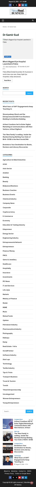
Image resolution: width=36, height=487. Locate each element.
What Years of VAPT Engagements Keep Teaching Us (8, 460)
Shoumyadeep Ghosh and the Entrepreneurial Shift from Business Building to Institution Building (16, 116)
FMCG (5, 255)
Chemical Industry (9, 199)
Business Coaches (10, 190)
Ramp (5, 342)
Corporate (7, 207)
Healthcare (8, 56)
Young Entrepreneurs (11, 403)
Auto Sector (7, 168)
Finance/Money (9, 251)
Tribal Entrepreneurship (12, 390)
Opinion (6, 320)
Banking (6, 177)
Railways (6, 338)
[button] (3, 20)
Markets (6, 294)
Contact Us (22, 471)
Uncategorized (8, 394)
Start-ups (6, 359)
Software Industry (9, 355)
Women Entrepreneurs (11, 398)
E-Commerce (8, 216)
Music (5, 312)
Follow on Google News (23, 473)
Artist (5, 164)
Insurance (6, 273)
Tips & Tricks (7, 372)
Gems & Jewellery (10, 260)
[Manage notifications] (31, 482)
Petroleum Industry (10, 325)
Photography (8, 333)
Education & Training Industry (14, 225)
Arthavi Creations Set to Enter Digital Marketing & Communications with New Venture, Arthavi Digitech (17, 127)
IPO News (6, 281)
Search (6, 88)
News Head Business (11, 66)
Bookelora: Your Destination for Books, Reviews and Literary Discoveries (8, 448)
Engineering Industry (10, 238)
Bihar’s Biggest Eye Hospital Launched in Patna (18, 49)
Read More (8, 81)
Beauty (5, 181)
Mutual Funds (8, 316)
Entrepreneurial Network (12, 242)
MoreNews (27, 482)
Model (5, 303)
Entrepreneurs (8, 247)
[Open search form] (33, 20)
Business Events (9, 194)
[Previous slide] (29, 420)
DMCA (29, 471)
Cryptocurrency (9, 212)
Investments (7, 277)
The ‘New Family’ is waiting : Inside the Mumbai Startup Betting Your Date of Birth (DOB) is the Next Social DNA (17, 137)
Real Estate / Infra (10, 346)
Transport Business (10, 377)
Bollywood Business (10, 186)
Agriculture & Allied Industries (14, 160)
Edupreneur (7, 229)
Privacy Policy (9, 473)
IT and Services (8, 286)
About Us (7, 471)
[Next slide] (32, 420)
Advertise (14, 471)
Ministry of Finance (10, 299)
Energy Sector (8, 234)
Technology (7, 364)
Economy (6, 221)
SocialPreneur (8, 351)
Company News (8, 203)
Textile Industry (8, 368)
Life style (6, 290)
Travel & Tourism (9, 381)
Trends (5, 385)
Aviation (6, 173)
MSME (5, 307)
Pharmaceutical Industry (12, 329)
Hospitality (7, 268)
